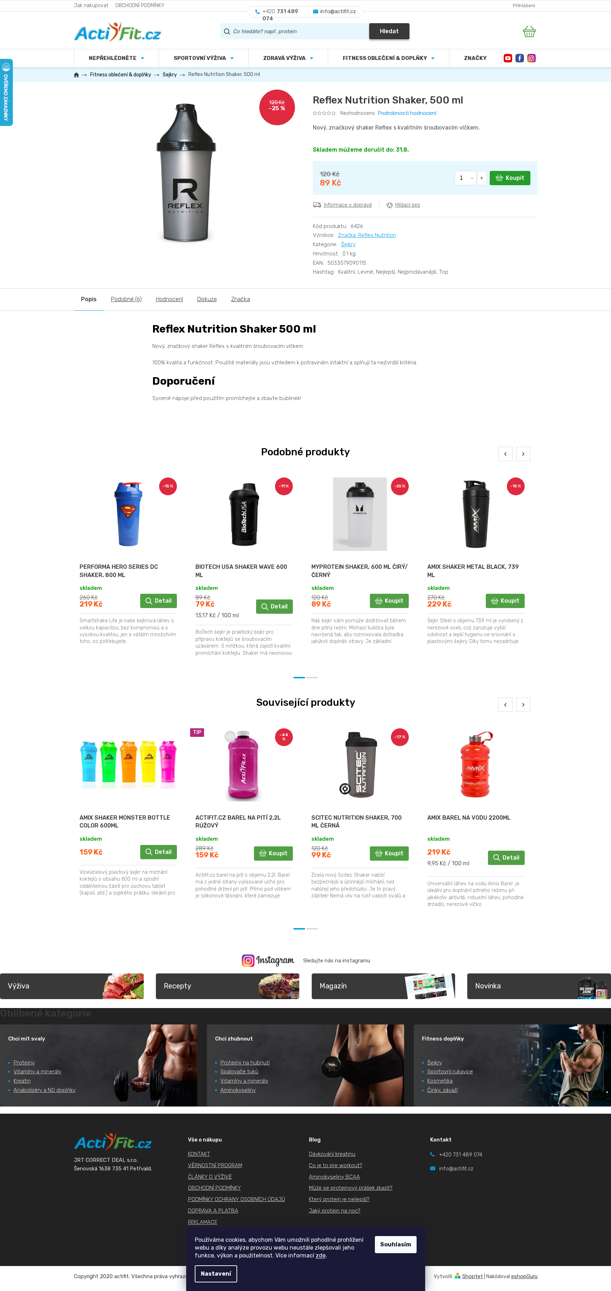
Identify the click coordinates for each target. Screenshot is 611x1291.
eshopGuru (524, 1276)
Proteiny (24, 1062)
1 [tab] (299, 677)
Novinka (488, 986)
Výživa (18, 986)
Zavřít (352, 220)
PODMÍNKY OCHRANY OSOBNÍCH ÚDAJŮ (236, 1199)
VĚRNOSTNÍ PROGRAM (215, 1165)
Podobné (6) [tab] (126, 299)
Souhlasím (395, 1244)
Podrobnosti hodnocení (407, 113)
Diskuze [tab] (207, 299)
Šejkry (348, 244)
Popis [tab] (89, 299)
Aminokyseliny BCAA (334, 1177)
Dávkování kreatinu (332, 1154)
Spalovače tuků (239, 1071)
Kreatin (22, 1081)
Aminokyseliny (238, 1090)
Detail (163, 600)
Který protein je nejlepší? (339, 1199)
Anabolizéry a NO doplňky (45, 1090)
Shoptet (472, 1276)
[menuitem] (203, 58)
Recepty (177, 986)
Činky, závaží (442, 1090)
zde (321, 1255)
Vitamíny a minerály (37, 1071)
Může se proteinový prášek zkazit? (350, 1188)
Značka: (367, 235)
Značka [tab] (240, 299)
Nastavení (216, 1273)
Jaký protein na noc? (334, 1211)
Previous (505, 454)
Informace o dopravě (348, 205)
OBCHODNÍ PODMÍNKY (139, 5)
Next (523, 454)
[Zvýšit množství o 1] (482, 178)
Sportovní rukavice (450, 1071)
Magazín (333, 986)
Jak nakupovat (91, 5)
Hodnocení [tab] (169, 299)
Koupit (515, 177)
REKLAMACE (202, 1222)
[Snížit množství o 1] (472, 178)
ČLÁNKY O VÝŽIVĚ (210, 1177)
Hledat (389, 31)
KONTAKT (199, 1154)
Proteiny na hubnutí (245, 1062)
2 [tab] (312, 677)
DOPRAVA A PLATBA (213, 1211)
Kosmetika (440, 1081)
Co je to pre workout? (335, 1165)
